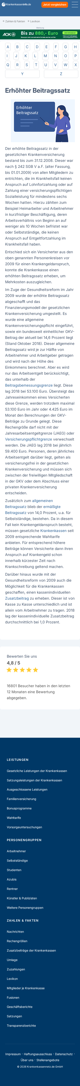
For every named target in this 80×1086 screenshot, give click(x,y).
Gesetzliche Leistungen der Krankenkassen (37, 771)
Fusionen (13, 997)
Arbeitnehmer (16, 851)
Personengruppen (24, 840)
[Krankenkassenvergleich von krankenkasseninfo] (14, 4)
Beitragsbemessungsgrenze (29, 385)
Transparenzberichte (21, 1025)
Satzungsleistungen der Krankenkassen (34, 780)
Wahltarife (14, 817)
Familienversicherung (21, 799)
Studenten (14, 870)
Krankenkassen (53, 530)
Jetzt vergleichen (54, 4)
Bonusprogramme (19, 808)
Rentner (12, 889)
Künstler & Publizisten (22, 898)
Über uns (27, 1060)
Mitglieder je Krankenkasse (26, 988)
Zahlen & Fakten (23, 920)
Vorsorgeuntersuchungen (24, 827)
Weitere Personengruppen (25, 907)
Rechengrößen (17, 941)
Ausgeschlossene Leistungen (27, 789)
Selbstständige (17, 860)
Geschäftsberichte (19, 1007)
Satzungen (14, 1016)
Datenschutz (64, 1054)
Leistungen (18, 759)
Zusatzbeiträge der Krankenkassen (31, 950)
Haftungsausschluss (38, 1054)
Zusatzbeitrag (17, 598)
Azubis (11, 879)
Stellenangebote (47, 1060)
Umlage (12, 960)
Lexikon (12, 978)
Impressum (13, 1054)
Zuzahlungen (16, 969)
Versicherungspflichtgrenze (28, 439)
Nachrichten (15, 931)
